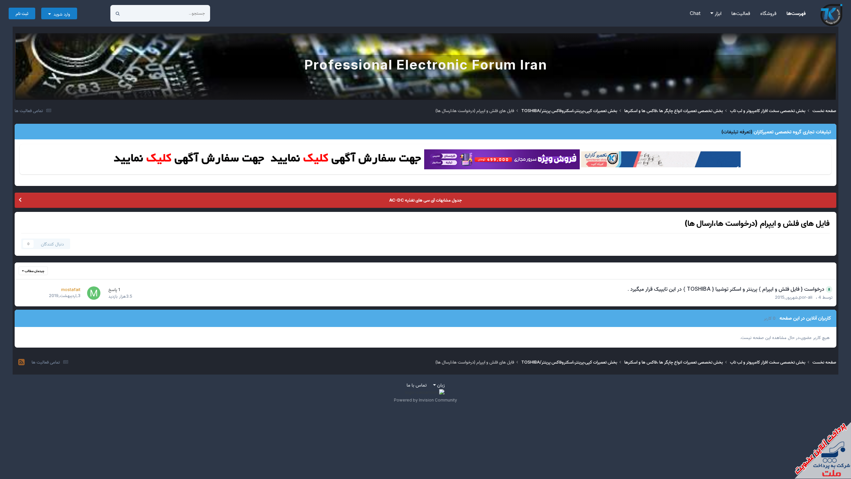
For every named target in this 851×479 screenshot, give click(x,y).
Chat (695, 13)
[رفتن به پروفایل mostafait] (93, 293)
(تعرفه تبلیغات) (736, 131)
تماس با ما (417, 385)
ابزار (717, 13)
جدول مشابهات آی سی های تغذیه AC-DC (425, 200)
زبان (440, 385)
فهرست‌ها (796, 13)
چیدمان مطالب (34, 271)
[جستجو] (117, 13)
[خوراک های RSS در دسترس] (21, 362)
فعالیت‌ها (740, 13)
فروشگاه (768, 13)
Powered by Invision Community (425, 400)
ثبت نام (22, 13)
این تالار (140, 13)
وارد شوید (60, 14)
